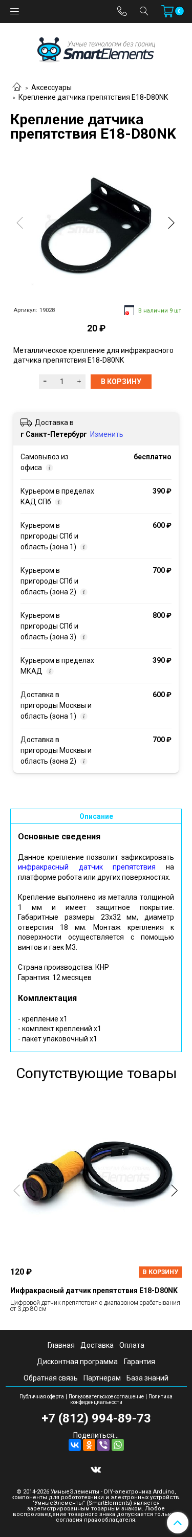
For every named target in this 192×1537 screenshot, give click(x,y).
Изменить (106, 434)
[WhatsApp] (118, 1445)
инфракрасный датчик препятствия (87, 867)
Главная (61, 1345)
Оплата (131, 1345)
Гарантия (139, 1361)
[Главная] (17, 87)
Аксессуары (51, 87)
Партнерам (102, 1378)
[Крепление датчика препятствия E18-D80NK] (96, 225)
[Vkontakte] (96, 1469)
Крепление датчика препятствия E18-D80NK (93, 97)
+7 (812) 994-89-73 (96, 1418)
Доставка (97, 1345)
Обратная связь (51, 1378)
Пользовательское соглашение (106, 1396)
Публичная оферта (41, 1396)
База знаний (147, 1378)
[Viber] (103, 1445)
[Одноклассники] (89, 1445)
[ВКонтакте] (75, 1445)
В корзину (160, 1272)
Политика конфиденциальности (121, 1399)
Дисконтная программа (77, 1361)
